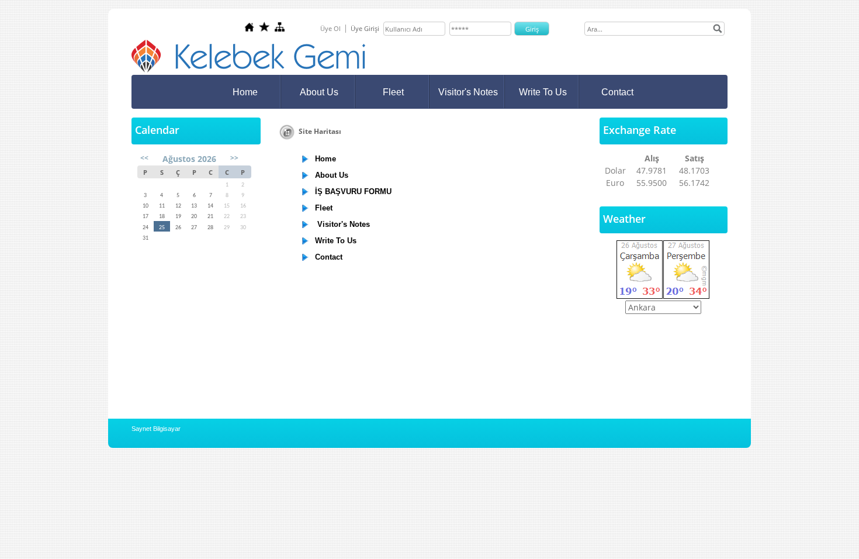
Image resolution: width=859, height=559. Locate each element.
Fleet (393, 92)
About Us (319, 92)
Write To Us (543, 92)
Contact (617, 92)
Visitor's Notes (468, 92)
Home (245, 92)
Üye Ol (330, 28)
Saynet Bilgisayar (156, 428)
